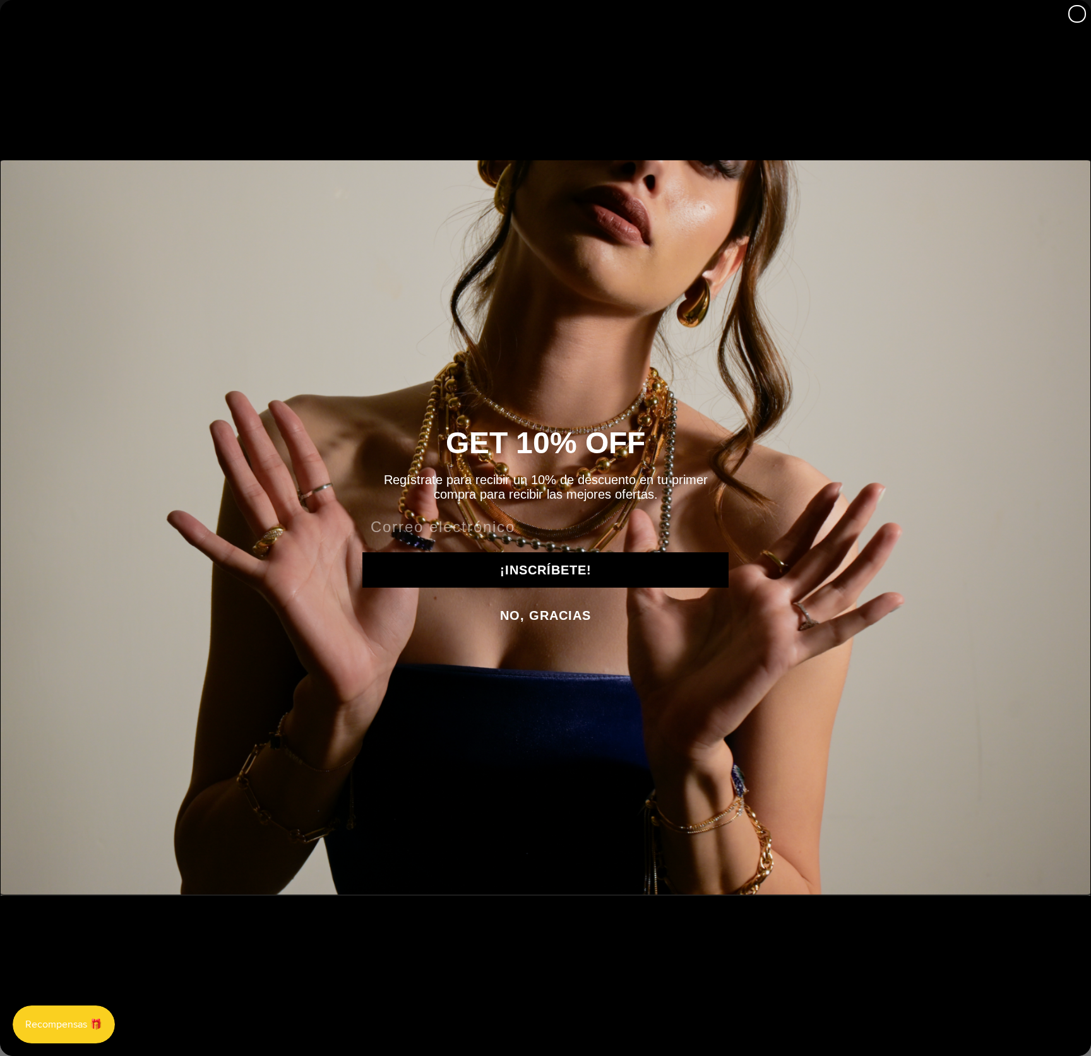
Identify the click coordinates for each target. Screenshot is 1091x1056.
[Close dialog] (1077, 13)
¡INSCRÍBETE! (546, 570)
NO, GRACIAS (545, 615)
